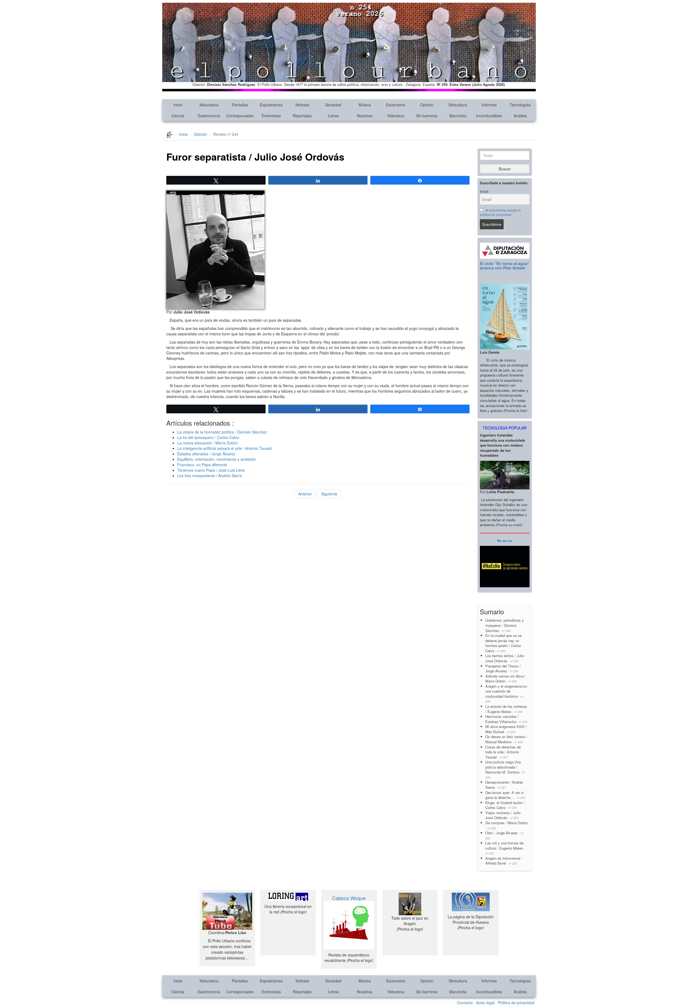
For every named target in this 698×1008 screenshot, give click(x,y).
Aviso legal (485, 1002)
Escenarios (395, 104)
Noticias (302, 104)
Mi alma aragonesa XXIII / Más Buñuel (506, 729)
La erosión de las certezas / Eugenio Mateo (506, 709)
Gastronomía (209, 115)
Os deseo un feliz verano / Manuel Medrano (506, 739)
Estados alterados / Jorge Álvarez (206, 453)
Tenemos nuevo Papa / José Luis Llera (211, 470)
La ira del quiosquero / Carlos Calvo (208, 437)
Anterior (305, 494)
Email (484, 191)
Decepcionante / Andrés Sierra (504, 785)
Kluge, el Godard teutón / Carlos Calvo (505, 805)
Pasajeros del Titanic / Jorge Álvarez (503, 668)
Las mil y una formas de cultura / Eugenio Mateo (505, 847)
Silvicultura (458, 104)
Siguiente (329, 494)
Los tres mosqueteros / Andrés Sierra (209, 475)
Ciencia (178, 115)
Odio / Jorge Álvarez (504, 835)
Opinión (427, 104)
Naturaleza (209, 104)
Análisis (520, 115)
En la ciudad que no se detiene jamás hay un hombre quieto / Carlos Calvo (503, 643)
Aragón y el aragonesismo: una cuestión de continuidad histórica (506, 694)
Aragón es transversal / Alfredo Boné (503, 861)
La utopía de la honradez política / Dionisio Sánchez (222, 432)
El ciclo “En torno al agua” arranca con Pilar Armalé (504, 265)
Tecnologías (520, 104)
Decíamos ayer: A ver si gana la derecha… (505, 795)
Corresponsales (240, 115)
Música (365, 104)
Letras (333, 115)
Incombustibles (489, 115)
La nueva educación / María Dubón (207, 443)
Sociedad (333, 104)
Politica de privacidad (516, 1002)
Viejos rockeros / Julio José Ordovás (503, 815)
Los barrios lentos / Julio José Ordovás (504, 658)
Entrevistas (271, 115)
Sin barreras (426, 115)
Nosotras (364, 115)
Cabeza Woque (349, 897)
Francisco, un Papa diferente (202, 464)
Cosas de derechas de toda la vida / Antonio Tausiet (503, 752)
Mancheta (458, 115)
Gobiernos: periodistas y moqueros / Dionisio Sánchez (505, 625)
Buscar (505, 168)
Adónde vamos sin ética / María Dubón (505, 678)
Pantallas (240, 104)
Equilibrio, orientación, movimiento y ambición (216, 459)
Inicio (177, 104)
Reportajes (302, 115)
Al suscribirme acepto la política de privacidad (500, 212)
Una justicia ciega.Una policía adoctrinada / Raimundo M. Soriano (505, 769)
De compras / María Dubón (506, 825)
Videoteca (395, 115)
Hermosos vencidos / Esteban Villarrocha (506, 719)
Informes (489, 104)
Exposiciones (271, 104)
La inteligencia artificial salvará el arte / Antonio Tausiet (224, 448)
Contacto (465, 1002)
